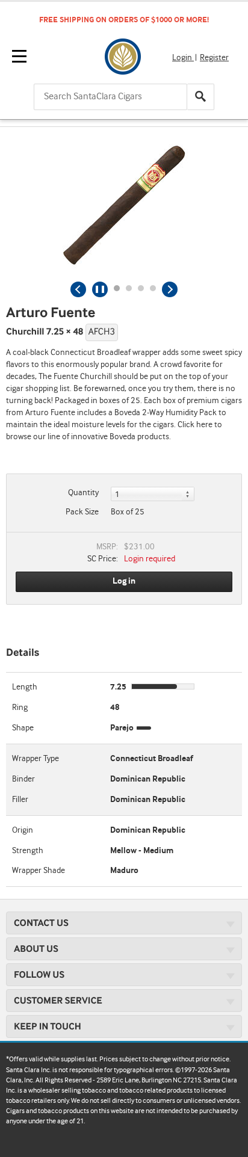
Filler (20, 799)
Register (214, 58)
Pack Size (82, 512)
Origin (22, 830)
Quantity (83, 493)
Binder (23, 779)
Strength (27, 851)
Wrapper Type (35, 759)
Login (183, 58)
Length (24, 687)
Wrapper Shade (38, 870)
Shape (23, 728)
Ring (20, 707)
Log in (124, 581)
